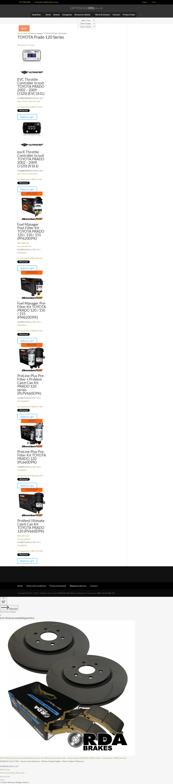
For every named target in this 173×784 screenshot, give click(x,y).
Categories (67, 15)
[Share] (6, 776)
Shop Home (22, 33)
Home (48, 15)
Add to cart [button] (27, 116)
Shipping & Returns (78, 586)
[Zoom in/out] (1, 776)
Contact (116, 15)
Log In (144, 2)
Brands (57, 15)
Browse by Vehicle (82, 15)
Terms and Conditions (36, 586)
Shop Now (36, 15)
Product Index (129, 15)
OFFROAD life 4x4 (65, 593)
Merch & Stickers (102, 15)
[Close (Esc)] (9, 776)
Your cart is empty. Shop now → (13, 773)
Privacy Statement (57, 586)
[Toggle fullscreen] (4, 776)
